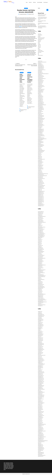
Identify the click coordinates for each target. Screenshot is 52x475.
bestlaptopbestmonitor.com (41, 269)
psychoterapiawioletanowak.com (42, 175)
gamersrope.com (40, 79)
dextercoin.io (39, 303)
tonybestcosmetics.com (41, 441)
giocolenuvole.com (40, 337)
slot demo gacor (40, 50)
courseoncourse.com (41, 68)
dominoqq (11, 463)
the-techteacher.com (40, 435)
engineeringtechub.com (41, 125)
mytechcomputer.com (41, 453)
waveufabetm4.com (40, 383)
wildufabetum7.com (40, 205)
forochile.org (39, 253)
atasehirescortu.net (40, 124)
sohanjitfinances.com (41, 182)
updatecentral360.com (41, 151)
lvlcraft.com (39, 354)
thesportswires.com (40, 113)
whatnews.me (40, 404)
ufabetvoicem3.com (40, 382)
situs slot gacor (46, 2)
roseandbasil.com (40, 271)
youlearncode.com (40, 340)
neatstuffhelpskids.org (41, 251)
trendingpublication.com (41, 191)
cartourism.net (40, 292)
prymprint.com (40, 160)
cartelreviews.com (40, 350)
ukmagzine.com (40, 83)
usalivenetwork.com (40, 75)
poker (38, 48)
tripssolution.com (40, 358)
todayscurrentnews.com (41, 188)
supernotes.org (40, 149)
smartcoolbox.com (40, 181)
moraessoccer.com (40, 252)
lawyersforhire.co (40, 105)
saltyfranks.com (40, 239)
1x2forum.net (40, 312)
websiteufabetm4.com (41, 385)
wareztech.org (40, 84)
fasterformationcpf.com (41, 89)
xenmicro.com (40, 356)
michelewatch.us (40, 219)
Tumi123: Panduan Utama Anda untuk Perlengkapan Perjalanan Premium (42, 18)
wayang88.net (40, 384)
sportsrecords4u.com (41, 375)
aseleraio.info (40, 154)
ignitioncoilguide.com (41, 452)
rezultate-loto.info (40, 373)
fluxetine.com (40, 278)
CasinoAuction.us (40, 282)
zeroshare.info (40, 243)
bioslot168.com (40, 454)
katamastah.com (40, 152)
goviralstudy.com (40, 291)
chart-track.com (40, 254)
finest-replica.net (40, 406)
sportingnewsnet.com (41, 115)
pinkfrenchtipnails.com (41, 119)
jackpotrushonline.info (41, 76)
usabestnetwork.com (41, 85)
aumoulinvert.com (40, 285)
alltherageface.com (40, 445)
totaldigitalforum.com (41, 438)
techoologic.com (40, 423)
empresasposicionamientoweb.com (43, 440)
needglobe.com (40, 170)
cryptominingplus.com (41, 102)
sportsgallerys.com (40, 121)
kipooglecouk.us (40, 283)
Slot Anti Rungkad (39, 2)
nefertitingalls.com (40, 324)
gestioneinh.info (40, 407)
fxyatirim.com (40, 341)
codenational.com (40, 446)
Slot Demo (34, 2)
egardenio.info (40, 156)
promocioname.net (40, 256)
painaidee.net (40, 110)
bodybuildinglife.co (40, 139)
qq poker (12, 466)
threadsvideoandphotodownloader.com (43, 73)
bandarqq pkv (40, 39)
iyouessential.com (40, 338)
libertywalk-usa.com (40, 212)
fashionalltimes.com (41, 437)
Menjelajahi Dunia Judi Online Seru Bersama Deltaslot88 (32, 65)
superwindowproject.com (41, 287)
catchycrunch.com (40, 322)
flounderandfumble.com (41, 392)
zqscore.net (39, 153)
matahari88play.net (40, 107)
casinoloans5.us (40, 281)
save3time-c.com (40, 225)
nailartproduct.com (40, 352)
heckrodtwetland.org (40, 274)
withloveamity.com (40, 339)
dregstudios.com (40, 250)
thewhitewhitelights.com (41, 272)
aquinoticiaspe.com (40, 103)
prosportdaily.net (40, 408)
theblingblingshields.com (41, 118)
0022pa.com (39, 242)
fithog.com (39, 268)
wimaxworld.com (40, 257)
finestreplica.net (40, 391)
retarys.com (39, 88)
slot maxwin (8, 465)
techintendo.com (40, 347)
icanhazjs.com (40, 289)
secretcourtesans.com (41, 314)
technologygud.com (40, 141)
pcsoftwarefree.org (40, 334)
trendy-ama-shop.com (41, 411)
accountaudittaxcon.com (41, 159)
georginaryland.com (40, 270)
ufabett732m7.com (40, 412)
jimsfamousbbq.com (41, 211)
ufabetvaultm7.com (40, 380)
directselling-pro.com (41, 449)
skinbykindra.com (40, 444)
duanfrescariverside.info (41, 389)
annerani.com (40, 240)
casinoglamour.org (40, 302)
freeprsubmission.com (41, 415)
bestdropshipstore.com (41, 349)
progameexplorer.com (41, 447)
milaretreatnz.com (40, 245)
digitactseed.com (40, 353)
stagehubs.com (40, 311)
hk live (39, 42)
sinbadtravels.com (40, 82)
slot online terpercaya (41, 38)
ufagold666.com (40, 416)
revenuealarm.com (40, 450)
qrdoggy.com (39, 140)
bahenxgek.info (40, 71)
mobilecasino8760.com (41, 279)
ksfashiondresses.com (41, 145)
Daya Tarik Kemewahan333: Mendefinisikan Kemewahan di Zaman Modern (42, 27)
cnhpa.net (39, 147)
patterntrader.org (40, 146)
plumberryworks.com (41, 174)
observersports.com (40, 101)
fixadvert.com (40, 223)
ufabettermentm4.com (41, 193)
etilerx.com (39, 390)
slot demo (20, 26)
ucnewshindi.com (40, 77)
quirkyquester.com (40, 177)
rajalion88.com (40, 318)
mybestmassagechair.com (41, 276)
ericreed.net (39, 277)
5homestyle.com (40, 305)
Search (39, 8)
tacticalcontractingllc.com (41, 185)
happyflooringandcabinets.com (42, 138)
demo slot (39, 40)
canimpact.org (40, 290)
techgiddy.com (40, 74)
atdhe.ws (39, 273)
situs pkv (39, 36)
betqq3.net (39, 280)
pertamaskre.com (40, 72)
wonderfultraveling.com (41, 255)
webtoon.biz (39, 112)
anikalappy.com (40, 387)
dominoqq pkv (8, 462)
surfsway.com (40, 351)
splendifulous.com (40, 374)
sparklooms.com (40, 184)
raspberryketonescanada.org (42, 424)
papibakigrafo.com (40, 288)
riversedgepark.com (40, 320)
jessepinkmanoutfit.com (41, 86)
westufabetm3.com (40, 203)
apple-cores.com (40, 293)
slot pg (39, 43)
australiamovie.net (40, 213)
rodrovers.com (40, 357)
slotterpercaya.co (40, 180)
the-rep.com (39, 238)
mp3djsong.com (40, 215)
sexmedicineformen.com (41, 178)
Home (26, 2)
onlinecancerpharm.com (41, 135)
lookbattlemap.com (40, 91)
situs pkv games (6, 467)
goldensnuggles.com (41, 90)
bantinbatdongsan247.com (41, 69)
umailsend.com (40, 87)
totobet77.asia (40, 189)
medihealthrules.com (41, 425)
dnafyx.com (39, 336)
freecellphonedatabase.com (41, 78)
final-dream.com (40, 405)
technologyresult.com (41, 343)
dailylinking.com (40, 335)
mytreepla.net (40, 370)
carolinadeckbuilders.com (41, 235)
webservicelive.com (40, 456)
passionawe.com (40, 172)
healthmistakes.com (40, 144)
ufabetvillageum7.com (41, 381)
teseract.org (39, 410)
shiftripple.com (40, 179)
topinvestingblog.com (41, 236)
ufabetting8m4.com (40, 377)
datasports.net (40, 123)
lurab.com (39, 451)
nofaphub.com (40, 323)
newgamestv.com (40, 120)
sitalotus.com (40, 148)
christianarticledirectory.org (41, 304)
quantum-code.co (40, 403)
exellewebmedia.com (41, 80)
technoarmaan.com (40, 439)
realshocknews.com (40, 142)
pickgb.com (39, 143)
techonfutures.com (40, 422)
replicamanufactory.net (41, 372)
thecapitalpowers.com (41, 186)
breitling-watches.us (40, 221)
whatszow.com (40, 345)
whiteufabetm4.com (40, 386)
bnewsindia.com (40, 418)
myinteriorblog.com (40, 417)
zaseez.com (39, 321)
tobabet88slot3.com (40, 187)
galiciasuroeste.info (40, 248)
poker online (39, 52)
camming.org (40, 317)
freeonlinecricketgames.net (41, 258)
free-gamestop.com (40, 81)
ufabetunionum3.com (41, 378)
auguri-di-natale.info (40, 218)
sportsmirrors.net (40, 122)
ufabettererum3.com (40, 192)
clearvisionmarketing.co (41, 402)
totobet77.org (40, 190)
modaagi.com (40, 246)
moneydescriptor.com (41, 108)
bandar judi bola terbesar (41, 37)
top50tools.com (40, 237)
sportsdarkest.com (40, 111)
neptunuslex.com (40, 217)
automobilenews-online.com (42, 436)
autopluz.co (39, 224)
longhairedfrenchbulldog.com (42, 104)
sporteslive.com (40, 117)
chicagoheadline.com (41, 316)
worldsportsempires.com (41, 150)
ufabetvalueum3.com (41, 379)
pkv (38, 53)
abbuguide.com (40, 342)
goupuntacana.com (40, 319)
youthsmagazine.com (41, 109)
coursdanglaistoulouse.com (41, 216)
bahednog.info (40, 70)
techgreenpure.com (40, 348)
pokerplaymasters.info (41, 67)
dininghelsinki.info (40, 388)
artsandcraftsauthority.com (41, 455)
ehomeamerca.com (40, 346)
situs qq (9, 468)
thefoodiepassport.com (41, 286)
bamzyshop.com (40, 420)
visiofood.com (40, 413)
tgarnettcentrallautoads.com (42, 222)
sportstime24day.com (41, 116)
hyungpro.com (40, 114)
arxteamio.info (40, 157)
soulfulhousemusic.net (41, 183)
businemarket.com (40, 106)
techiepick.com (40, 419)
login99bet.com (40, 313)
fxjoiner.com (39, 443)
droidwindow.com (40, 414)
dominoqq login (8, 463)
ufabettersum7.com (40, 194)
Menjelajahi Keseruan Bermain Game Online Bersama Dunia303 (20, 65)
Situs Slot (30, 2)
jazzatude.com (40, 241)
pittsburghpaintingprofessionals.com (43, 173)
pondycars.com (40, 421)
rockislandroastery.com (41, 448)
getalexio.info (40, 158)
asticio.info (39, 155)
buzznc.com (39, 442)
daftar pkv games (40, 55)
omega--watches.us (40, 220)
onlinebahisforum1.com (41, 315)
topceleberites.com (40, 376)
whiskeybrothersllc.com (41, 204)
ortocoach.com (40, 171)
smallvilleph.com (40, 247)
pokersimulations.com (41, 371)
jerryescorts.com (40, 126)
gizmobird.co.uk (40, 214)
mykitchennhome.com (41, 284)
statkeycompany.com (41, 234)
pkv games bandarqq (41, 51)
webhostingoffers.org (41, 344)
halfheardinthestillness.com (41, 275)
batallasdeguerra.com (41, 249)
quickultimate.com (40, 176)
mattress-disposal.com (41, 137)
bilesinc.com (39, 244)
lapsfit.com (39, 368)
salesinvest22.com (40, 409)
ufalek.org (39, 136)
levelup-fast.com (40, 369)
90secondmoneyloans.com (41, 355)
